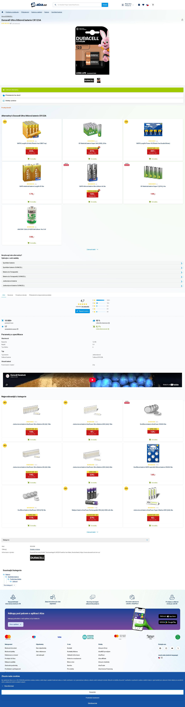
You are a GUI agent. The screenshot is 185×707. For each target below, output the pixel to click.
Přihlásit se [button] (128, 5)
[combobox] (77, 5)
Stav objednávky (41, 648)
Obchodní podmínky (11, 665)
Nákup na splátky (10, 662)
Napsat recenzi (84, 311)
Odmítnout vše (92, 703)
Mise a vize (70, 662)
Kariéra (69, 665)
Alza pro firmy (102, 648)
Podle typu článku (15, 579)
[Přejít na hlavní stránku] (39, 4)
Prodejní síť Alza (10, 658)
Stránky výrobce (10, 101)
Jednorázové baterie (10, 281)
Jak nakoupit (40, 655)
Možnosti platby (10, 651)
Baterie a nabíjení (37, 12)
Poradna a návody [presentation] (21, 295)
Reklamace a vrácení (11, 655)
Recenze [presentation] (10, 295)
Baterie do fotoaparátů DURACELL (14, 276)
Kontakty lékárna (72, 651)
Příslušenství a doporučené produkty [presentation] (40, 295)
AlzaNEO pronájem (104, 651)
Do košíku (33, 159)
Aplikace (70, 672)
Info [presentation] (4, 295)
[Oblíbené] (143, 5)
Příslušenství (25, 12)
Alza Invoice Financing (105, 669)
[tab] (3, 295)
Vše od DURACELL (6, 16)
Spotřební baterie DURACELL (12, 267)
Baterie (47, 12)
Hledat (105, 5)
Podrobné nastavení (92, 698)
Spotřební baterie (56, 12)
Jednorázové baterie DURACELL (14, 285)
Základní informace (73, 655)
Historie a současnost (74, 658)
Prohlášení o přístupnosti (13, 669)
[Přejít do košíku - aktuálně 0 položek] (153, 5)
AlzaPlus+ (101, 655)
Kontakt (69, 648)
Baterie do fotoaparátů (10, 272)
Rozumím (92, 692)
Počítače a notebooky (12, 12)
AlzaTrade (101, 665)
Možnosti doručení (11, 648)
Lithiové (15, 581)
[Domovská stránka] (2, 12)
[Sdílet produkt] (182, 19)
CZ (162, 657)
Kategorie (6, 540)
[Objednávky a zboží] (139, 5)
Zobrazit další (91, 249)
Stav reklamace (41, 651)
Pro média (70, 669)
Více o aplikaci (14, 624)
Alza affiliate (102, 658)
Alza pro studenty (103, 662)
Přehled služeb (9, 672)
